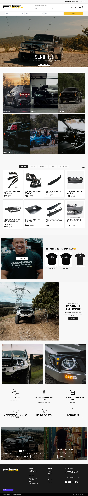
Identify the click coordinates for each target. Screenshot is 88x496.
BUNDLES (53, 166)
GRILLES (33, 166)
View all (83, 167)
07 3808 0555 (75, 1)
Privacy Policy (75, 494)
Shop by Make (45, 8)
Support (54, 8)
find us (61, 456)
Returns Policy (51, 479)
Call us (70, 456)
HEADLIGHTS (43, 166)
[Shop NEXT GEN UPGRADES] (22, 443)
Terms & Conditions (81, 494)
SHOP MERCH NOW (22, 258)
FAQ (49, 475)
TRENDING (23, 166)
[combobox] (46, 5)
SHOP (36, 8)
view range (73, 319)
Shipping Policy (51, 481)
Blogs (49, 477)
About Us (50, 473)
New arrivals (63, 166)
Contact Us (50, 471)
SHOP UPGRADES (44, 64)
